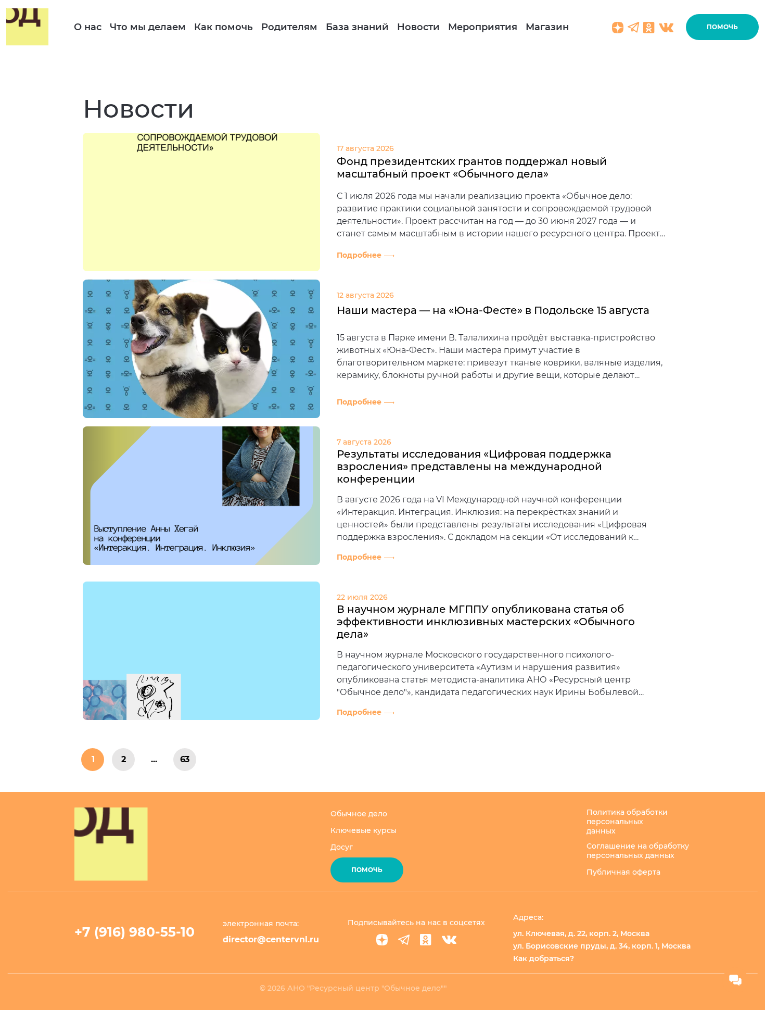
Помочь (722, 27)
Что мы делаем (148, 27)
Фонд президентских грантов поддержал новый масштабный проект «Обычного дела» (472, 167)
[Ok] (425, 939)
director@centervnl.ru (271, 939)
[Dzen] (382, 939)
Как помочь (223, 27)
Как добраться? (543, 958)
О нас (87, 27)
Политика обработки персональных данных (627, 821)
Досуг (341, 847)
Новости (418, 27)
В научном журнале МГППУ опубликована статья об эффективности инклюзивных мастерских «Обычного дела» (486, 621)
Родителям (289, 27)
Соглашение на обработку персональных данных (637, 850)
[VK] (449, 939)
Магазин (547, 27)
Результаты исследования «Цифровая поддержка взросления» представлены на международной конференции (474, 466)
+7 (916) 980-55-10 (134, 932)
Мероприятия (482, 27)
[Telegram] (404, 939)
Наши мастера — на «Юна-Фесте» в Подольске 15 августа (493, 310)
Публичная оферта (623, 872)
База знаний (357, 27)
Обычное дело (358, 813)
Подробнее (359, 255)
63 (184, 759)
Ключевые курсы (363, 830)
